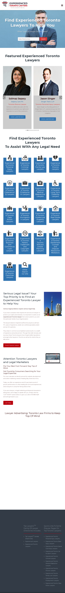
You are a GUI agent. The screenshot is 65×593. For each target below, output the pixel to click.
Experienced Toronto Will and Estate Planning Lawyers (40, 245)
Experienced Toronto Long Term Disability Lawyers (55, 192)
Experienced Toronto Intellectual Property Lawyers (40, 217)
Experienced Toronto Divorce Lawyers (55, 166)
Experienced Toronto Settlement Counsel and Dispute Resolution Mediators (55, 246)
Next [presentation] (61, 97)
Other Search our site (25, 272)
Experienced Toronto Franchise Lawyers (9, 274)
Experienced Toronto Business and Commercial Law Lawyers (10, 245)
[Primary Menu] (62, 5)
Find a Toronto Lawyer (12, 345)
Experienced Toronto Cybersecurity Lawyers (10, 191)
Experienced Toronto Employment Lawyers (25, 191)
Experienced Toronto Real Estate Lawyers (55, 216)
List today (8, 403)
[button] (26, 130)
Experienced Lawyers (31, 541)
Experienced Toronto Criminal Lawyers (25, 166)
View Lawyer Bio (17, 117)
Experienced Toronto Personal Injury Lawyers (9, 167)
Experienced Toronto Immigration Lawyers (25, 216)
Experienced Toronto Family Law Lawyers (40, 166)
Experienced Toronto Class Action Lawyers (9, 217)
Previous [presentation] (4, 97)
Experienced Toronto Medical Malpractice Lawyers (40, 192)
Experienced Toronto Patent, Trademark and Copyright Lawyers (25, 245)
